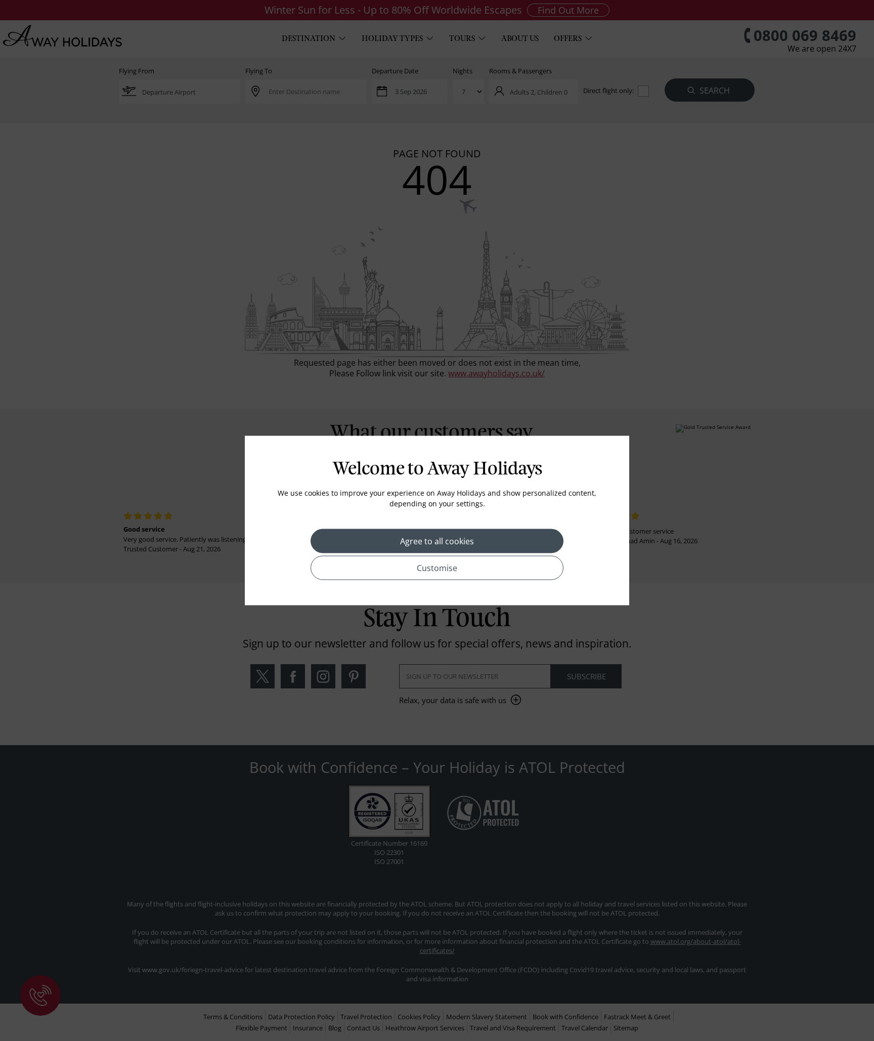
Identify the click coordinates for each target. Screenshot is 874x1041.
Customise (437, 568)
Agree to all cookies (437, 541)
